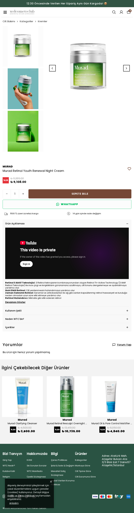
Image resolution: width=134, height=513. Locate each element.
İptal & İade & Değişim (62, 465)
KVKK (29, 460)
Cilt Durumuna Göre (85, 476)
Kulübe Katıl (9, 471)
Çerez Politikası (59, 460)
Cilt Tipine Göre (83, 471)
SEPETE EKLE (80, 194)
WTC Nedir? (9, 465)
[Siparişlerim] (121, 12)
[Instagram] (4, 496)
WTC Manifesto (35, 471)
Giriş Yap (7, 460)
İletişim (6, 476)
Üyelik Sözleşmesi (36, 476)
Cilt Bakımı (9, 21)
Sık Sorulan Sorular (37, 465)
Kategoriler (26, 21)
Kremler (42, 21)
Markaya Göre (82, 465)
